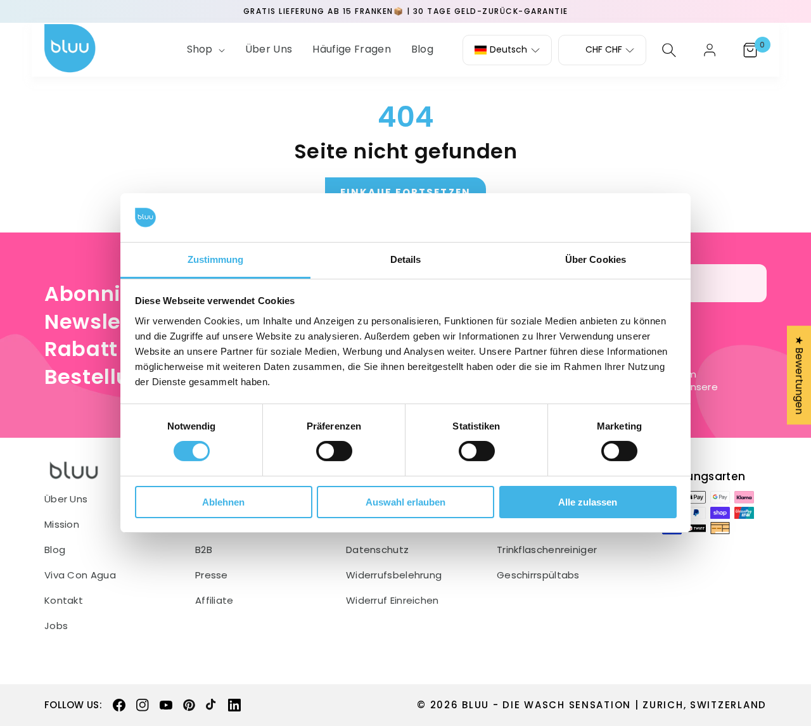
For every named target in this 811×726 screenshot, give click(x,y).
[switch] (334, 451)
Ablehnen (223, 502)
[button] (204, 49)
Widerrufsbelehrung (394, 575)
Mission (61, 524)
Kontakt (63, 600)
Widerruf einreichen (392, 600)
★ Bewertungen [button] (799, 375)
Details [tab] (405, 259)
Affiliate (214, 600)
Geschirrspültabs (538, 575)
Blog (54, 550)
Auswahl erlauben (405, 502)
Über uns (65, 499)
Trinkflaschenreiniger (547, 550)
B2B (203, 550)
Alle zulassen (587, 502)
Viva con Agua (80, 575)
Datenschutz (377, 550)
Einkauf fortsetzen (405, 192)
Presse (211, 575)
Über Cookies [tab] (595, 259)
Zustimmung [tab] (216, 259)
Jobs (56, 626)
